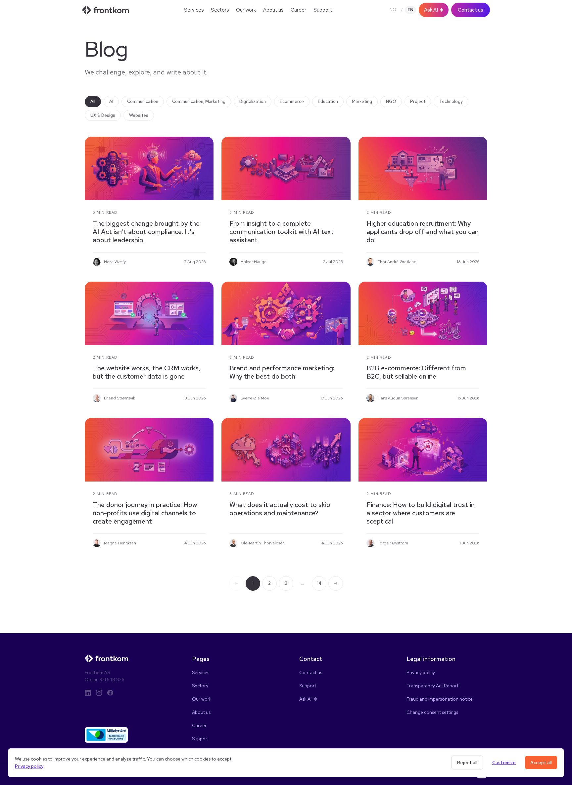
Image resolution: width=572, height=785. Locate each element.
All (92, 101)
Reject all (467, 762)
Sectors (220, 10)
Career (298, 10)
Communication (142, 101)
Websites (138, 115)
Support (322, 10)
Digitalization (252, 101)
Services (194, 10)
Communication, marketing (198, 101)
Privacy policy (29, 766)
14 (319, 583)
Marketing (362, 101)
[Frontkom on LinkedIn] (88, 693)
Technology (451, 101)
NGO (391, 101)
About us (273, 10)
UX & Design (102, 115)
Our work (246, 10)
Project (417, 101)
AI (111, 101)
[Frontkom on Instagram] (99, 693)
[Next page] (335, 583)
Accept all (541, 762)
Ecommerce (292, 101)
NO (393, 10)
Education (328, 101)
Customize (504, 762)
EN (410, 10)
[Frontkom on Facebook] (110, 693)
